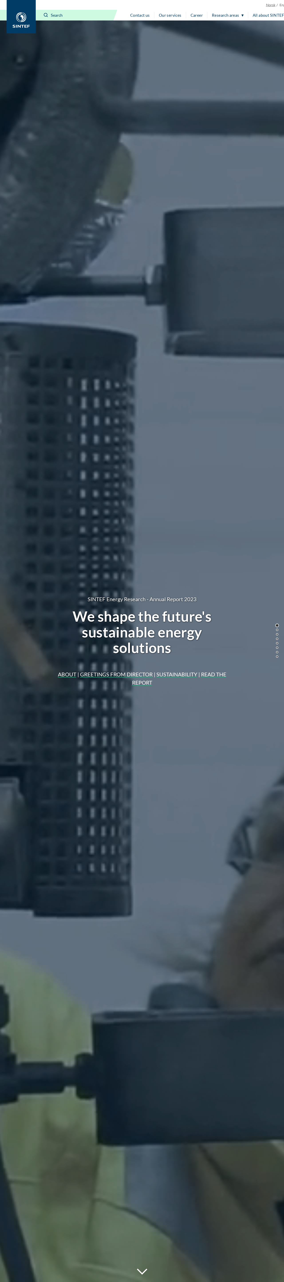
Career (197, 15)
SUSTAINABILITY (176, 674)
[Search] (45, 15)
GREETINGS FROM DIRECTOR (116, 674)
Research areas (225, 15)
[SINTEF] (21, 16)
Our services (170, 15)
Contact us (140, 15)
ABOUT (67, 674)
